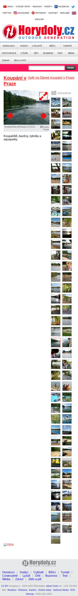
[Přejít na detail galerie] (27, 124)
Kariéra (32, 590)
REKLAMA (64, 13)
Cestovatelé (9, 53)
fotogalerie (64, 92)
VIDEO (10, 6)
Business (48, 53)
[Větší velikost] (43, 96)
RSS (72, 590)
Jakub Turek (52, 586)
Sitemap (30, 594)
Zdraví (5, 60)
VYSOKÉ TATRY (23, 6)
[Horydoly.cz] (38, 33)
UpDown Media (61, 590)
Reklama (22, 590)
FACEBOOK (63, 6)
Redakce (12, 590)
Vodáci (24, 46)
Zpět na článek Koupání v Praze (51, 78)
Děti (36, 53)
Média (71, 53)
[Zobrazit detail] (55, 106)
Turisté (67, 46)
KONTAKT (53, 13)
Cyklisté (37, 46)
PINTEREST (40, 13)
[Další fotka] (43, 115)
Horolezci (9, 46)
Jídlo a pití (20, 60)
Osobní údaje (44, 590)
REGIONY (37, 6)
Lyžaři (24, 53)
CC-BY (4, 586)
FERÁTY (48, 6)
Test (60, 53)
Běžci (52, 46)
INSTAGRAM (23, 13)
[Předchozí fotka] (10, 115)
